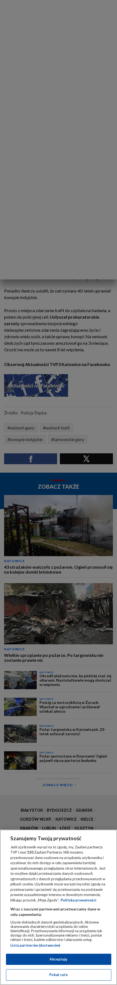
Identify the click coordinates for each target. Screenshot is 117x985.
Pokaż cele (58, 974)
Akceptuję (58, 959)
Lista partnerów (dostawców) (35, 945)
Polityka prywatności (78, 900)
